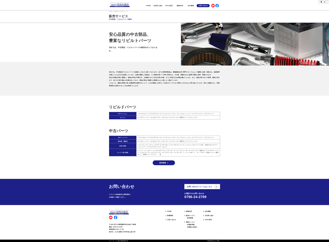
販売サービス (190, 215)
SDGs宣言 (169, 5)
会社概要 (191, 5)
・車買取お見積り (190, 227)
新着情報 (170, 215)
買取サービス (190, 222)
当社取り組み (158, 5)
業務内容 (189, 211)
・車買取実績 (189, 224)
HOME (148, 5)
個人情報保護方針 (123, 240)
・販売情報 (188, 218)
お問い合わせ (203, 5)
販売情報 (162, 163)
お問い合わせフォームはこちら (199, 187)
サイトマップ (113, 240)
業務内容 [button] (180, 5)
